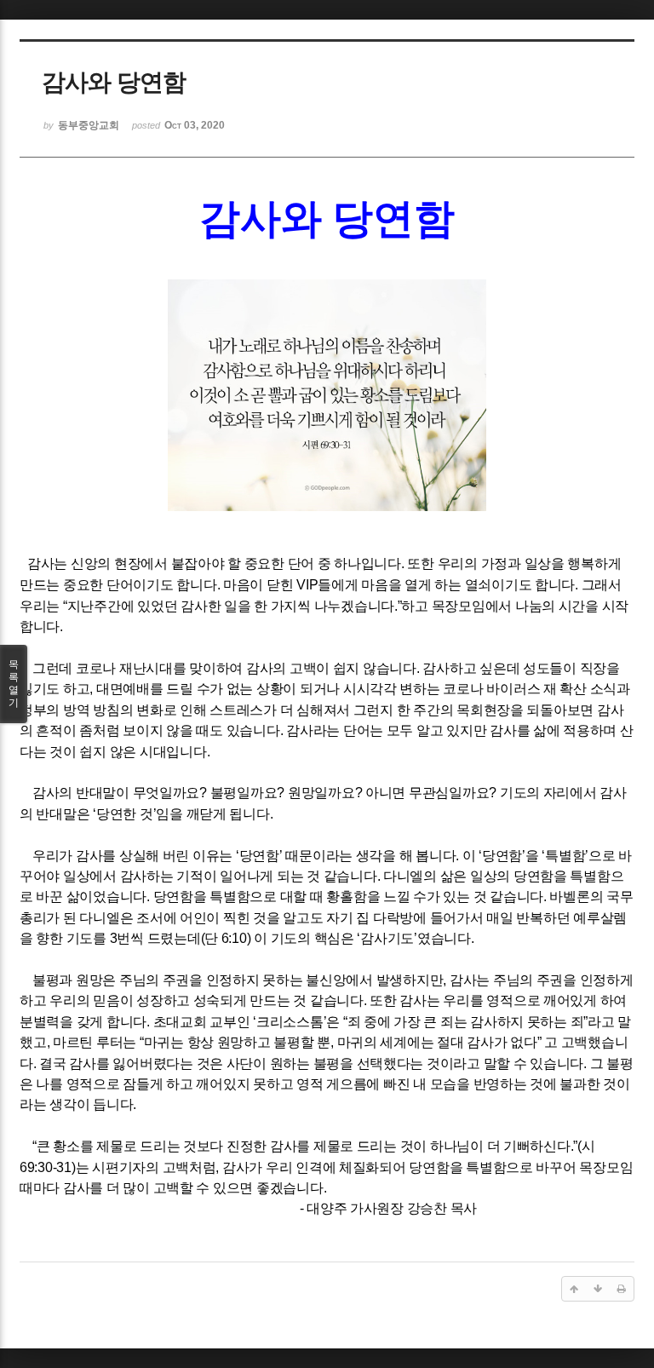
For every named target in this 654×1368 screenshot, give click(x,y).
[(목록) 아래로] (598, 1289)
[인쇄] (622, 1289)
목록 (14, 683)
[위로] (574, 1289)
